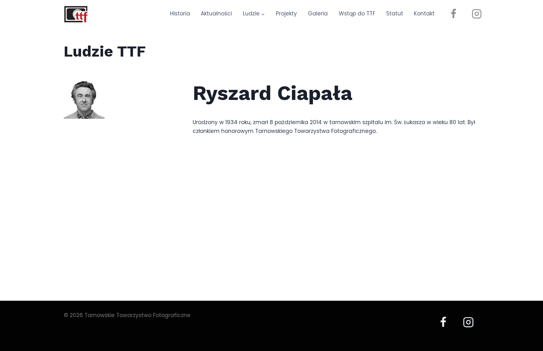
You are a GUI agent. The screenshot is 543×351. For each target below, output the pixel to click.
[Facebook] (453, 14)
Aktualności (216, 13)
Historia (180, 13)
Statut (394, 13)
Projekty (286, 13)
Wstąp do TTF (357, 13)
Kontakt (424, 13)
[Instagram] (477, 14)
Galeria (318, 13)
